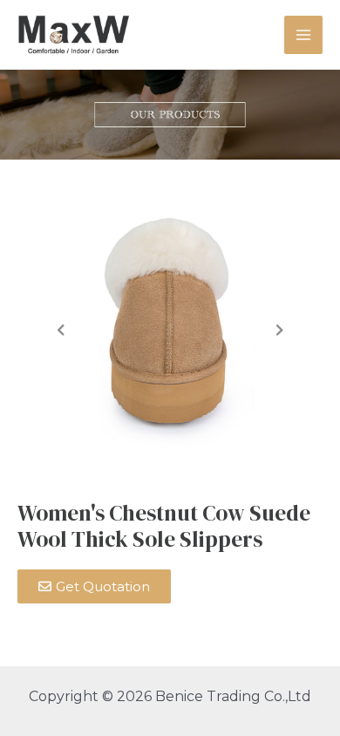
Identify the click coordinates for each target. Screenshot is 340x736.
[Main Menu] (303, 35)
